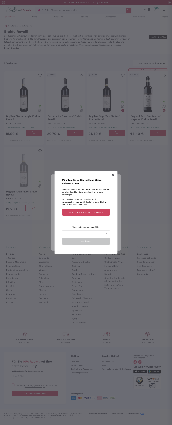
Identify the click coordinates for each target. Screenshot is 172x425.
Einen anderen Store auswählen (86, 227)
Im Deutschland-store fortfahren (86, 212)
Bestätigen (86, 241)
